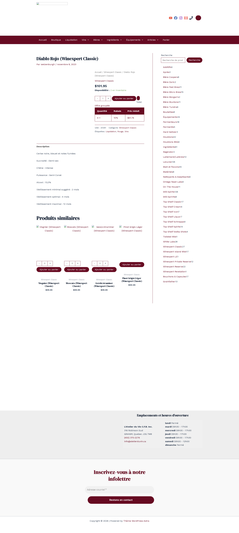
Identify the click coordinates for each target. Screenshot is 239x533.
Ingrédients (113, 40)
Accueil (43, 40)
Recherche (166, 55)
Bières (96, 40)
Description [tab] (43, 146)
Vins (84, 40)
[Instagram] (181, 18)
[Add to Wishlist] (138, 98)
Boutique (56, 40)
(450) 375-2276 (132, 437)
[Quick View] (49, 259)
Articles (151, 40)
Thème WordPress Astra (136, 521)
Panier (166, 40)
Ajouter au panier (124, 98)
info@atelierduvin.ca (135, 441)
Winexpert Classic (113, 72)
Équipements (133, 40)
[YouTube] (170, 18)
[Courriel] (186, 18)
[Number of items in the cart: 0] (198, 17)
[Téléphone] (191, 18)
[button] (87, 40)
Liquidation (71, 40)
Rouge (120, 131)
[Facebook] (175, 18)
